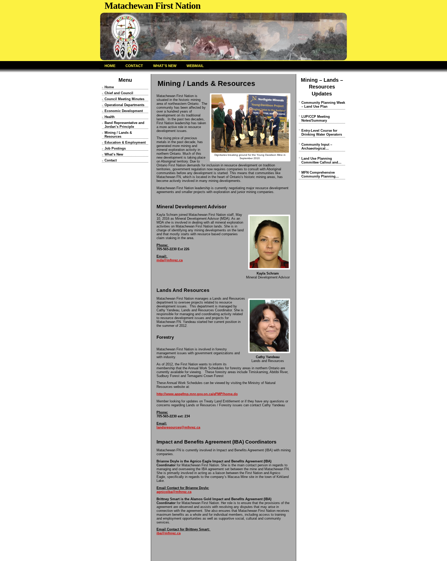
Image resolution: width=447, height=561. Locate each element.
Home (109, 87)
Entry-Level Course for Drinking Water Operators (321, 132)
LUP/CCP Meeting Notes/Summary (315, 118)
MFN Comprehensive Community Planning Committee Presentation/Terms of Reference (319, 174)
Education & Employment (125, 142)
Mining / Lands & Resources (118, 134)
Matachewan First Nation (152, 6)
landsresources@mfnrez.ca (178, 427)
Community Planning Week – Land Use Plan (323, 104)
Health (110, 117)
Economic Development (124, 111)
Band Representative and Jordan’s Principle (124, 125)
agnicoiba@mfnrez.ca (174, 492)
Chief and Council (119, 93)
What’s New (114, 154)
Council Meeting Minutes (124, 99)
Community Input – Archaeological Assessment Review (317, 146)
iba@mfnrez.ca (169, 533)
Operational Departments (124, 105)
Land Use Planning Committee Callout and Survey (319, 160)
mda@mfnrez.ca (170, 260)
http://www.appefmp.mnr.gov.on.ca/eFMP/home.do (197, 394)
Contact (111, 160)
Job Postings (115, 148)
